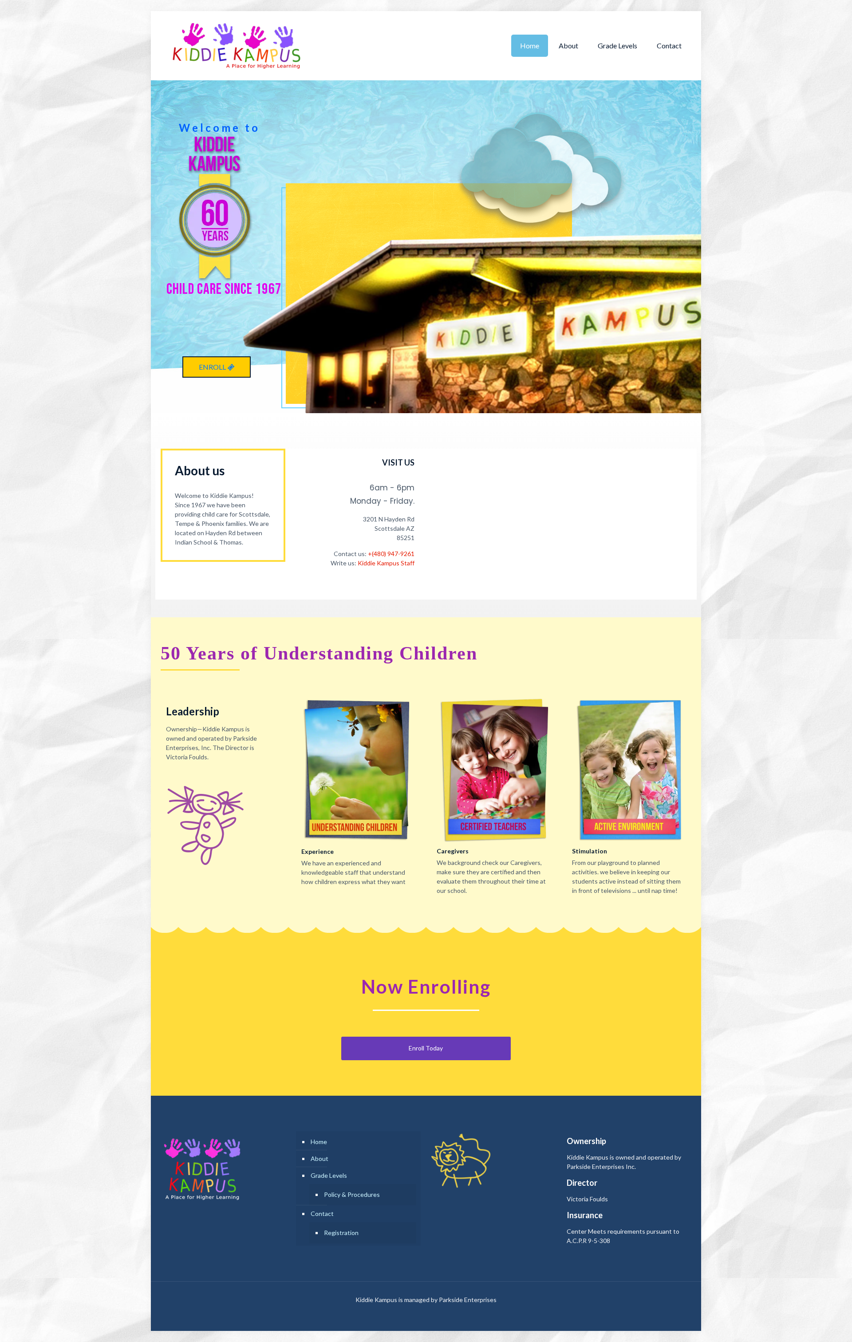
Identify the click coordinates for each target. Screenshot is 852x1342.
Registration (341, 1232)
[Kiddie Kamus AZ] (236, 45)
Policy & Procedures (352, 1194)
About (319, 1158)
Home (319, 1141)
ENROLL (213, 367)
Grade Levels (329, 1175)
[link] (358, 769)
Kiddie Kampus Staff (386, 563)
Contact (322, 1213)
